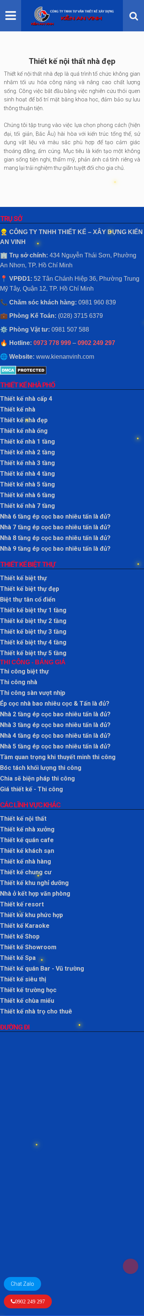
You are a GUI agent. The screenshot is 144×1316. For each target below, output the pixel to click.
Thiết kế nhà (17, 409)
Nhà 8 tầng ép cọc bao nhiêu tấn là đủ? (55, 538)
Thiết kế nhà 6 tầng (27, 495)
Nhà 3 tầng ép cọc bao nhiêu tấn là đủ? (55, 725)
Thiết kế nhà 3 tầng (27, 463)
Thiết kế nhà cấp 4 (26, 398)
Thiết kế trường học (28, 990)
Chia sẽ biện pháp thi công (37, 778)
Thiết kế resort (22, 904)
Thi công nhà (18, 682)
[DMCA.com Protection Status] (72, 370)
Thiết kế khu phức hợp (31, 915)
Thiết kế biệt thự (23, 578)
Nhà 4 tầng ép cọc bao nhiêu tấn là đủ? (55, 735)
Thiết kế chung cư (25, 872)
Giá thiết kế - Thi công (31, 789)
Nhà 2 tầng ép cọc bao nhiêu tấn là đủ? (55, 714)
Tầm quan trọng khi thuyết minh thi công (58, 757)
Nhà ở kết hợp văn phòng (35, 893)
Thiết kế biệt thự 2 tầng (33, 621)
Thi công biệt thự (24, 671)
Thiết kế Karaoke (25, 925)
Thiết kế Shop (20, 936)
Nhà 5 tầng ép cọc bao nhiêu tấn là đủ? (55, 746)
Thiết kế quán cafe (27, 840)
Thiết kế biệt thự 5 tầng (33, 653)
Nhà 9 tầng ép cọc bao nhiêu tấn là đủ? (55, 548)
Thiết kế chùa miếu (27, 1000)
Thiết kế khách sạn (27, 850)
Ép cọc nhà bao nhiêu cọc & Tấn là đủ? (54, 703)
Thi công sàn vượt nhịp (32, 692)
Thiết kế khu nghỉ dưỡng (34, 883)
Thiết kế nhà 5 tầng (27, 484)
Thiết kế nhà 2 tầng (27, 452)
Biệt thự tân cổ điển (27, 599)
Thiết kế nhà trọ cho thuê (36, 1011)
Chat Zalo (22, 1284)
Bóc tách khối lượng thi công (40, 767)
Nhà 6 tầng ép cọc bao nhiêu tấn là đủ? (55, 516)
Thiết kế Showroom (28, 947)
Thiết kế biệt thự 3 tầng (33, 631)
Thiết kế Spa (18, 957)
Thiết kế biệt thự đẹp (29, 588)
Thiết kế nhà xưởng (27, 829)
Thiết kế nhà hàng (25, 861)
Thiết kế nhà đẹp (24, 420)
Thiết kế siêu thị (23, 979)
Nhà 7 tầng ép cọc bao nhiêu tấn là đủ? (55, 527)
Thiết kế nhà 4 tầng (27, 473)
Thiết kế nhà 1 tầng (27, 441)
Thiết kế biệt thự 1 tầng (33, 610)
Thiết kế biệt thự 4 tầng (33, 642)
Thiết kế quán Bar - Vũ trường (42, 968)
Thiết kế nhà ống (24, 430)
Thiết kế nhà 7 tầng (27, 505)
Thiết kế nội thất (23, 818)
